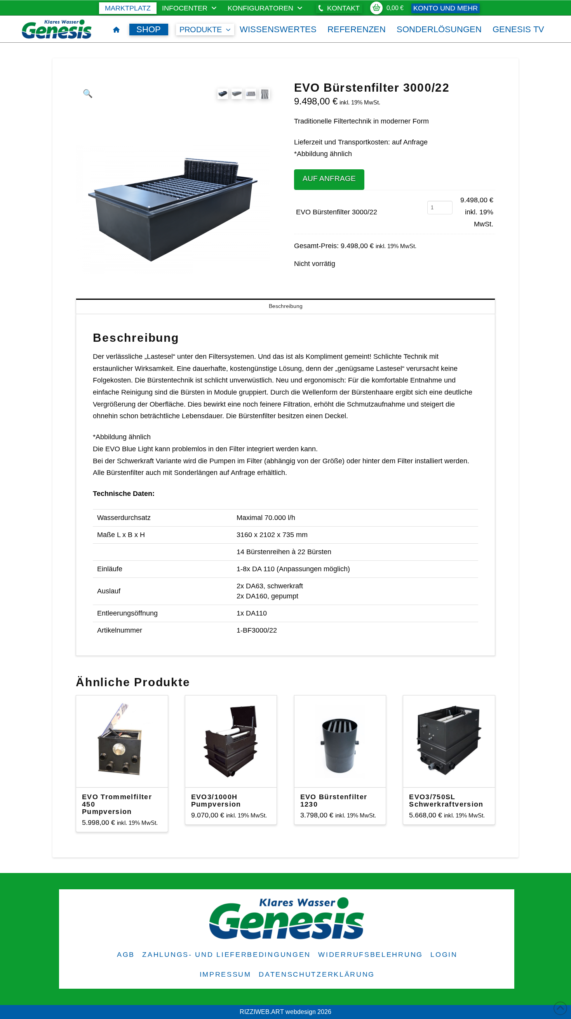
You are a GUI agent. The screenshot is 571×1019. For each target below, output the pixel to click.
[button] (339, 8)
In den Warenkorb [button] (125, 774)
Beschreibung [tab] (286, 306)
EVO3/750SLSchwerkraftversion (446, 800)
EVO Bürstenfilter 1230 (333, 800)
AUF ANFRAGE (329, 178)
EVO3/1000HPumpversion (216, 800)
